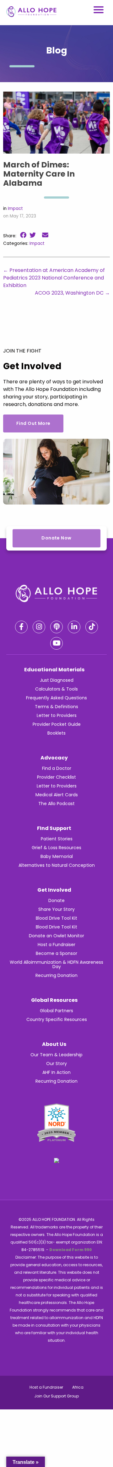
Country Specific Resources (56, 1019)
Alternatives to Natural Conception (57, 865)
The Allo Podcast (56, 803)
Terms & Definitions (56, 706)
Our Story (56, 1063)
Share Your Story (56, 909)
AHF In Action (56, 1072)
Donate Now (56, 538)
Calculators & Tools (56, 689)
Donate (56, 900)
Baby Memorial (56, 856)
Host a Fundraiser (56, 944)
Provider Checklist (56, 777)
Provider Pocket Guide (57, 724)
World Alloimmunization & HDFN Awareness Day (56, 964)
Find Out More (33, 423)
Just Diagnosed (56, 680)
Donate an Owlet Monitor (56, 936)
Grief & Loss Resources (56, 847)
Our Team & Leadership (56, 1054)
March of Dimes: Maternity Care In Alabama (39, 174)
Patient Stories (57, 839)
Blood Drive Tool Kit (56, 918)
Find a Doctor (56, 768)
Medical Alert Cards (56, 795)
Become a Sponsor (56, 953)
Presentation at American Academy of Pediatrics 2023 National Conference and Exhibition (54, 278)
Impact (15, 209)
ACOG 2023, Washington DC (72, 292)
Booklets (56, 733)
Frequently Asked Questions (56, 698)
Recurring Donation (56, 975)
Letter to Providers (57, 715)
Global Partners (56, 1010)
